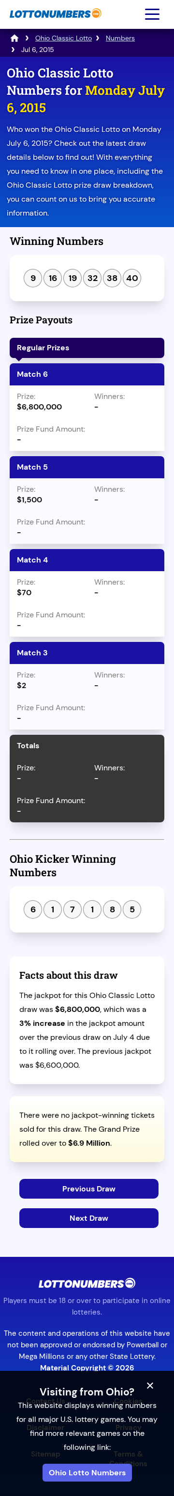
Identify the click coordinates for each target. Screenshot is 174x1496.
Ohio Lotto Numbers (87, 1473)
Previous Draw (89, 1189)
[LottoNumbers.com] (54, 23)
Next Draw (89, 1218)
